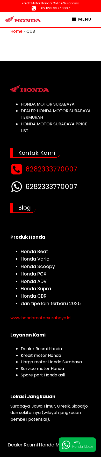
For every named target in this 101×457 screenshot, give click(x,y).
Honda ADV (34, 281)
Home (16, 31)
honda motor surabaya (48, 104)
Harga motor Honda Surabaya (51, 362)
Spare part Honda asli (43, 375)
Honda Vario (35, 259)
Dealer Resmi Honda (41, 349)
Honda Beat (34, 251)
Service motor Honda (42, 369)
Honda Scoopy (38, 266)
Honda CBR (34, 296)
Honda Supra (36, 288)
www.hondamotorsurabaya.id (40, 318)
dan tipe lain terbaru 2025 (51, 303)
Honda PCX (33, 274)
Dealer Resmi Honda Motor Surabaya (50, 445)
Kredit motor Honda (41, 355)
